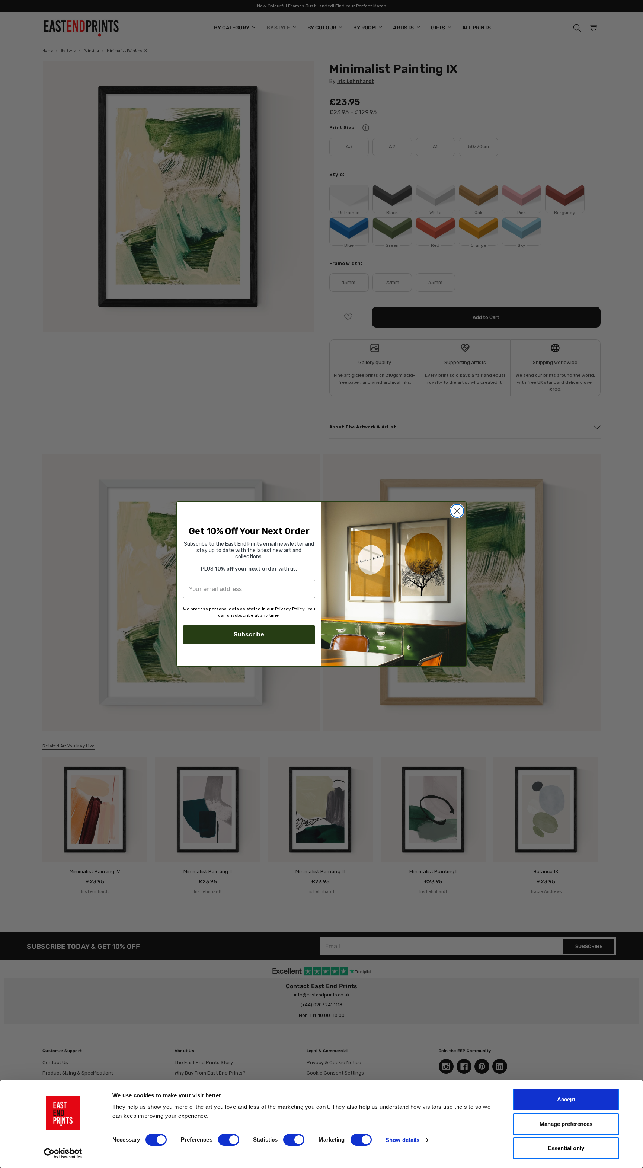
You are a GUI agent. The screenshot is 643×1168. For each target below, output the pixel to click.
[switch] (228, 1140)
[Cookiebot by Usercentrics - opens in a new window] (63, 1153)
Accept (566, 1099)
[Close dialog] (457, 510)
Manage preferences (566, 1124)
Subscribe (249, 634)
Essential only (566, 1148)
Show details (402, 1140)
